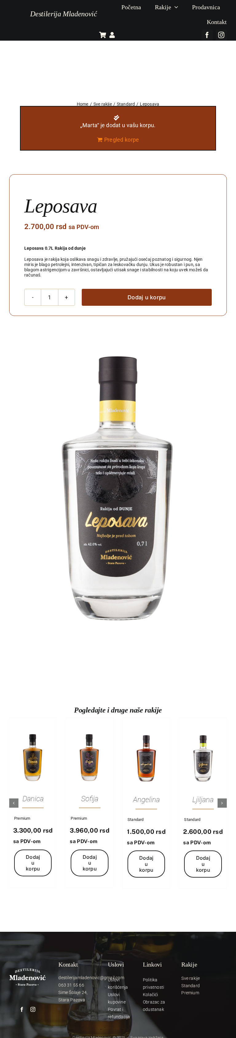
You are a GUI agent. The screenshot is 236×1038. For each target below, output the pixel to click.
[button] (13, 803)
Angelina (146, 799)
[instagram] (221, 35)
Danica (33, 798)
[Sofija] (89, 730)
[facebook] (207, 35)
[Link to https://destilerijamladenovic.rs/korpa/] (102, 35)
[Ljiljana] (203, 730)
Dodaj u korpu (147, 297)
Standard (136, 819)
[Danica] (33, 730)
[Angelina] (146, 730)
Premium (22, 818)
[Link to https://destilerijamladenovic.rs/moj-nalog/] (112, 35)
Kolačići (150, 994)
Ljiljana (203, 799)
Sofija (89, 798)
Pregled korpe (121, 139)
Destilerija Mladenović (63, 14)
